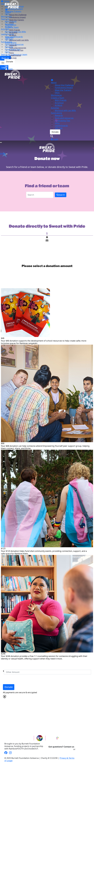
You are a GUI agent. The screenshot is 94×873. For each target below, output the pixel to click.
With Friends (14, 30)
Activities (9, 37)
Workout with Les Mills (19, 40)
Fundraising (10, 42)
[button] (45, 316)
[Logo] (11, 4)
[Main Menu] (1, 142)
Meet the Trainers (16, 20)
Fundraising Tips (16, 50)
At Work (12, 35)
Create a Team (12, 27)
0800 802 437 (82, 749)
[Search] (6, 65)
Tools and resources (17, 47)
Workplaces (10, 24)
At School (13, 32)
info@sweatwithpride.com (60, 749)
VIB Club (13, 58)
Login (10, 69)
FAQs (11, 22)
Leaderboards (15, 55)
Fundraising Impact (17, 17)
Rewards (13, 45)
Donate (9, 61)
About (8, 12)
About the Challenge (17, 14)
